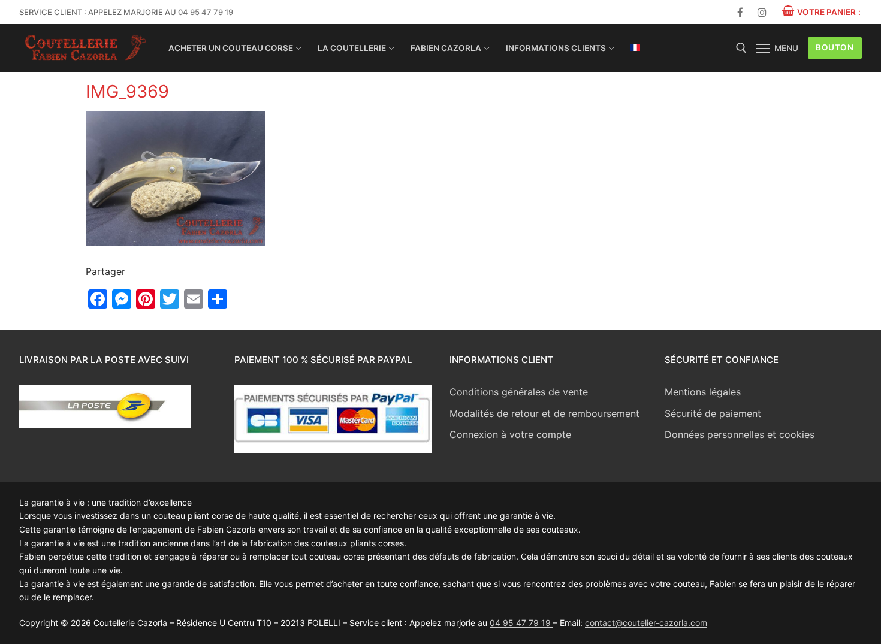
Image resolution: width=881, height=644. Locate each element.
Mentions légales (703, 392)
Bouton (834, 47)
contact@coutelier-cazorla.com (646, 623)
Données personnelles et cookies (739, 434)
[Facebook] (740, 12)
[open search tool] (741, 48)
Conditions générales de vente (518, 392)
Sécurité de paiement (713, 413)
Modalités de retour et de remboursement (544, 413)
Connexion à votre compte (510, 434)
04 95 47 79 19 (205, 12)
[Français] (635, 47)
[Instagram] (762, 12)
